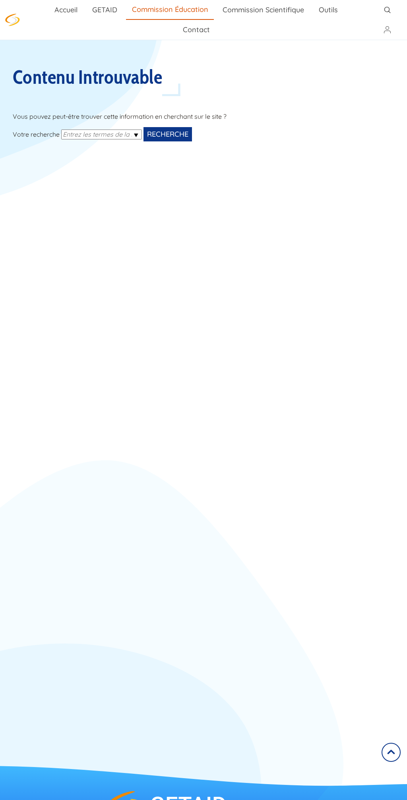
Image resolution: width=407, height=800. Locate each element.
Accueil (66, 9)
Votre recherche (36, 134)
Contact (196, 29)
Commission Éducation (170, 9)
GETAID (104, 9)
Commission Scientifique (263, 9)
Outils (328, 9)
